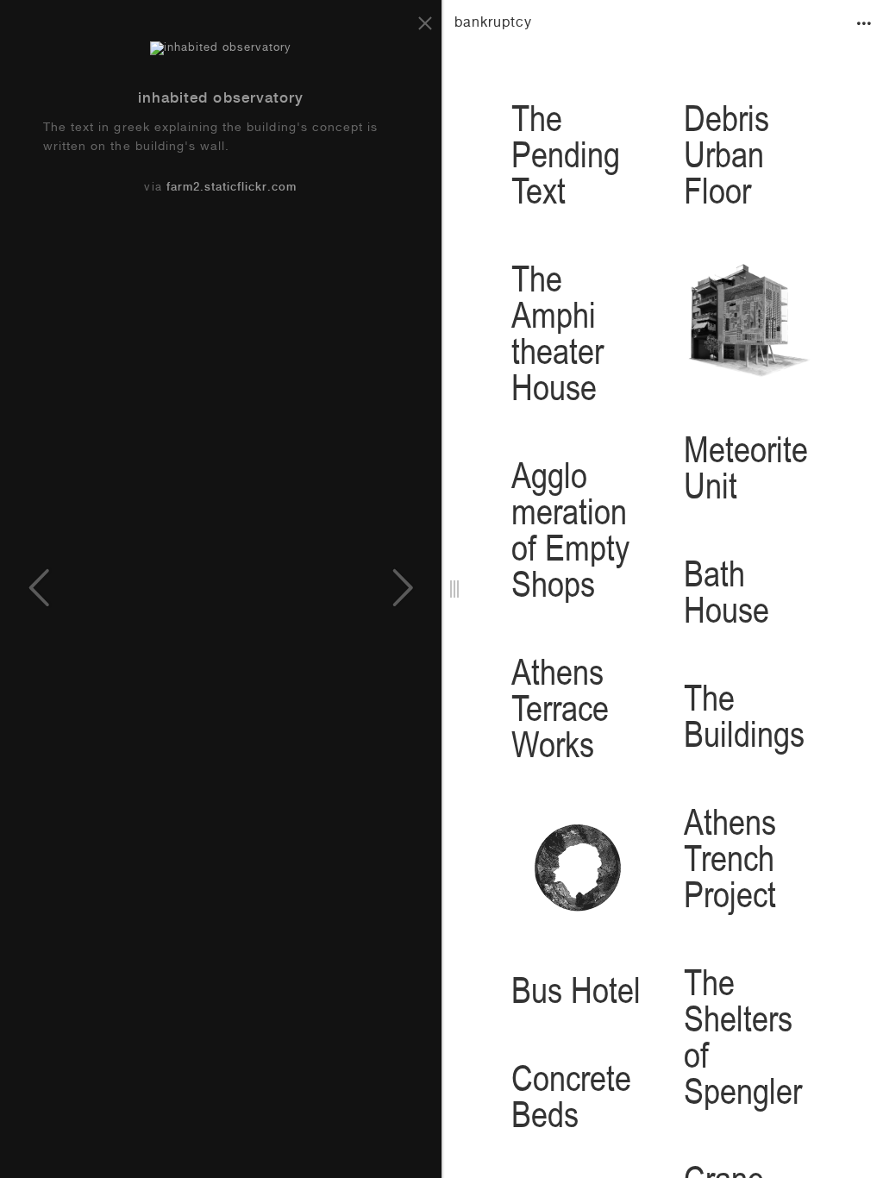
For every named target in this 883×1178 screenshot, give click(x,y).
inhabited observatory (221, 99)
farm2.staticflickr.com (231, 188)
